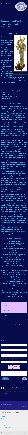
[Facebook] (4, 311)
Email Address (4, 348)
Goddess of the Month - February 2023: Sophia (12, 324)
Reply (6, 393)
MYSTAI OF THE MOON (6, 404)
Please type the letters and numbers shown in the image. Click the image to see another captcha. (13, 359)
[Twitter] (6, 311)
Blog (2, 418)
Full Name (3, 342)
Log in (25, 432)
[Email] (10, 311)
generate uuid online (9, 387)
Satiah (19, 238)
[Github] (23, 406)
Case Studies (3, 416)
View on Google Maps (6, 427)
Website (2, 353)
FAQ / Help (3, 414)
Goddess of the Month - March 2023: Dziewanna (13, 322)
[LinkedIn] (8, 311)
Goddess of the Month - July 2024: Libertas (12, 307)
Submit (5, 378)
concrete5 (7, 432)
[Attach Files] (24, 378)
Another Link (4, 420)
